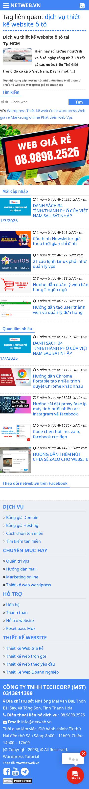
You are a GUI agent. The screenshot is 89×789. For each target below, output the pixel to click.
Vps (70, 117)
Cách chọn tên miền (24, 533)
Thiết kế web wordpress (28, 585)
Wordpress (16, 110)
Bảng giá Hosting (22, 525)
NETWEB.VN (25, 5)
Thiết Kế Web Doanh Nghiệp (32, 672)
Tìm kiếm (79, 102)
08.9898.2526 (73, 715)
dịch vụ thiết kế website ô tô (41, 20)
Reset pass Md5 (21, 628)
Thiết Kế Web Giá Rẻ (25, 648)
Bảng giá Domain (22, 517)
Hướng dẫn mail (21, 569)
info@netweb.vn (36, 722)
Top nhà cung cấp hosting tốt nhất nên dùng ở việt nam (41, 80)
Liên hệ (13, 604)
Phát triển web (53, 117)
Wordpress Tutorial (21, 756)
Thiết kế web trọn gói (26, 656)
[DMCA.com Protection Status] (17, 780)
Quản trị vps (17, 561)
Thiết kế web (37, 110)
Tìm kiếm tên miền (23, 541)
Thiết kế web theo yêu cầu (30, 664)
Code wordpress (63, 110)
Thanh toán (17, 612)
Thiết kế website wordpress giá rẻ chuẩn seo (33, 84)
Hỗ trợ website (20, 620)
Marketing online (25, 117)
